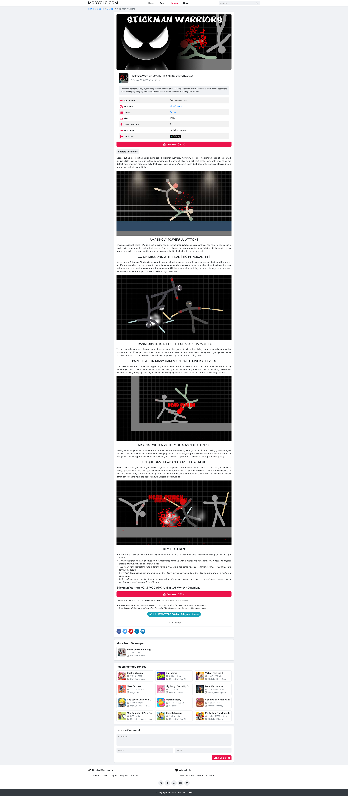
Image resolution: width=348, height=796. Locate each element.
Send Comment (222, 757)
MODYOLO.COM (103, 3)
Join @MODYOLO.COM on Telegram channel (175, 614)
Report (134, 775)
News (186, 3)
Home (151, 3)
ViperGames (176, 106)
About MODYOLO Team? (191, 775)
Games (174, 3)
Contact (210, 775)
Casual (173, 112)
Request (124, 775)
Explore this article (128, 151)
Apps (162, 3)
